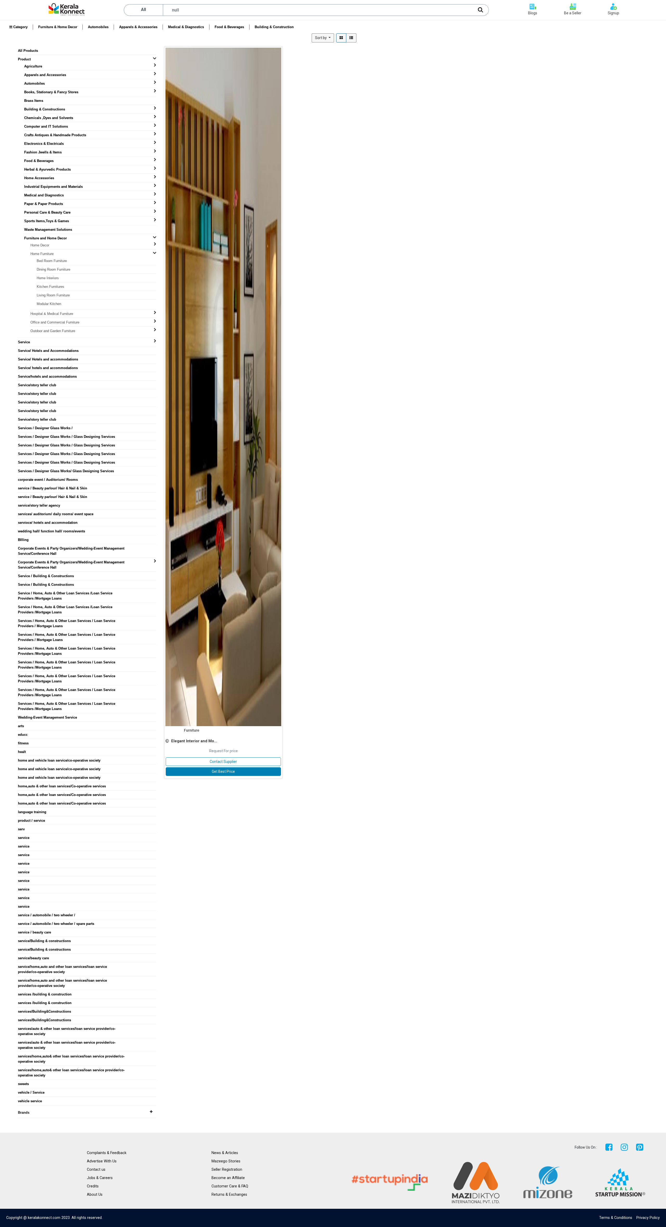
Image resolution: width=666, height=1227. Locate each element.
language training (32, 812)
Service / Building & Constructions (46, 576)
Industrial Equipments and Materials (53, 187)
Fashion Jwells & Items (43, 152)
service (23, 838)
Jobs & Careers (100, 1178)
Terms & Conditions (615, 1218)
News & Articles (225, 1153)
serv (21, 829)
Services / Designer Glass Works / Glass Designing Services (66, 437)
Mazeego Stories (226, 1161)
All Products (28, 51)
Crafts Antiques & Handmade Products (55, 135)
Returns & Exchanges (229, 1194)
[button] (323, 37)
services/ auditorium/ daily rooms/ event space (55, 514)
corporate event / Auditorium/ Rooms (48, 480)
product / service (31, 821)
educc (23, 735)
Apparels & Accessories (138, 27)
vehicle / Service (31, 1092)
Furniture (191, 730)
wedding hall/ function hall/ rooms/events (51, 531)
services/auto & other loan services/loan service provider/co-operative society (67, 1029)
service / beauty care (34, 932)
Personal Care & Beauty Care (47, 212)
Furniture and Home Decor (45, 238)
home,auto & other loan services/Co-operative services (62, 786)
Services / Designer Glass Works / (45, 428)
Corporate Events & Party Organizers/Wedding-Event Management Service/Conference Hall (71, 548)
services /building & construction (45, 994)
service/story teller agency (39, 505)
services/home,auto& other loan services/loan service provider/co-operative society (71, 1056)
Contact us (96, 1169)
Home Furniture (42, 254)
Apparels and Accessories (45, 75)
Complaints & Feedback (106, 1153)
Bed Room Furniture (52, 261)
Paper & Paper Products (43, 204)
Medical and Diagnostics (44, 195)
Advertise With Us (102, 1161)
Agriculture (33, 66)
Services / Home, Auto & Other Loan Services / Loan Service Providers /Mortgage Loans (66, 648)
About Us (95, 1194)
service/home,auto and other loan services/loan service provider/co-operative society (62, 967)
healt (22, 752)
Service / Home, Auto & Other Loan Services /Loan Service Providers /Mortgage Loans (65, 593)
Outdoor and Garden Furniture (52, 331)
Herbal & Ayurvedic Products (47, 169)
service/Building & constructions (44, 941)
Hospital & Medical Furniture (51, 314)
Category (20, 27)
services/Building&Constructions (44, 1011)
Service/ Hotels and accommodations (48, 359)
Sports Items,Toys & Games (46, 221)
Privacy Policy (648, 1218)
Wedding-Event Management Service (47, 717)
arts (21, 726)
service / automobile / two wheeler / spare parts (56, 924)
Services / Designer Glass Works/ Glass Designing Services (66, 471)
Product (24, 59)
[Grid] (341, 37)
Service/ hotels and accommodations (48, 368)
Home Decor (39, 245)
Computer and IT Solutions (46, 126)
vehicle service (30, 1101)
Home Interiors (48, 278)
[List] (351, 37)
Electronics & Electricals (44, 144)
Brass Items (33, 101)
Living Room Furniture (53, 295)
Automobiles (98, 27)
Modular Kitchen (49, 304)
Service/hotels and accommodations (47, 376)
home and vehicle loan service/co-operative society (59, 760)
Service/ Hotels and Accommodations (48, 351)
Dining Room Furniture (53, 269)
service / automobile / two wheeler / (46, 915)
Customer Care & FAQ (230, 1186)
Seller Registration (227, 1169)
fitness (23, 743)
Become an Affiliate (228, 1178)
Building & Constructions (44, 109)
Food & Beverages (229, 27)
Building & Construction (274, 27)
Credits (93, 1186)
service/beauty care (33, 958)
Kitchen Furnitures (50, 287)
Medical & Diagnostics (186, 27)
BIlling (23, 540)
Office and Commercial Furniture (54, 322)
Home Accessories (39, 178)
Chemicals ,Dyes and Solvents (48, 118)
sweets (23, 1084)
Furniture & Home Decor (57, 27)
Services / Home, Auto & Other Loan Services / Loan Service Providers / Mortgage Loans (66, 621)
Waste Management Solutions (48, 230)
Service (24, 342)
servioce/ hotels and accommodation (48, 523)
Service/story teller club (37, 385)
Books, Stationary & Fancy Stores (51, 92)
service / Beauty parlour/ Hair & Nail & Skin (52, 488)
